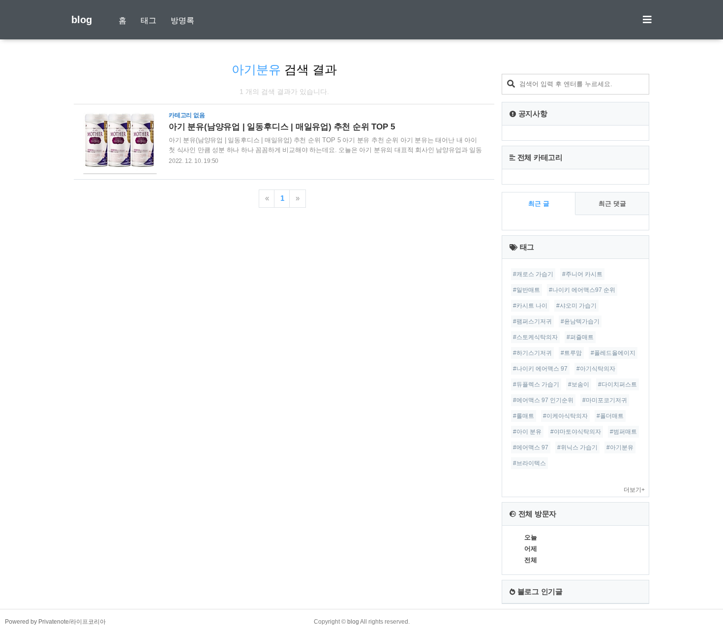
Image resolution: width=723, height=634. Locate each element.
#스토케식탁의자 (535, 337)
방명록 (182, 20)
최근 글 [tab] (538, 203)
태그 (148, 20)
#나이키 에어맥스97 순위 (582, 289)
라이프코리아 (88, 621)
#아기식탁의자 (595, 368)
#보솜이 (578, 384)
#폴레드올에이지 (613, 352)
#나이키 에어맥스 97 (540, 368)
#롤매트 (523, 415)
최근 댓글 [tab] (612, 203)
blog (81, 19)
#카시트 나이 (530, 305)
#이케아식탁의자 (565, 415)
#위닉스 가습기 (577, 447)
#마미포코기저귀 (604, 400)
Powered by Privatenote (37, 621)
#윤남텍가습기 (580, 321)
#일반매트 (526, 289)
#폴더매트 (610, 415)
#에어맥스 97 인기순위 (543, 400)
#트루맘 (571, 352)
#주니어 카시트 (582, 274)
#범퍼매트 (623, 431)
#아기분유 (619, 447)
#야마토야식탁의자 (575, 431)
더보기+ (634, 489)
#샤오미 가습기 (576, 305)
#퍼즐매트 (580, 337)
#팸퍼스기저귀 (532, 321)
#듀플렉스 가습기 (536, 384)
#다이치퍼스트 (617, 384)
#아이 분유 (527, 431)
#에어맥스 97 (530, 447)
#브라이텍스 (529, 463)
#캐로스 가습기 (533, 274)
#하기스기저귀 (532, 352)
